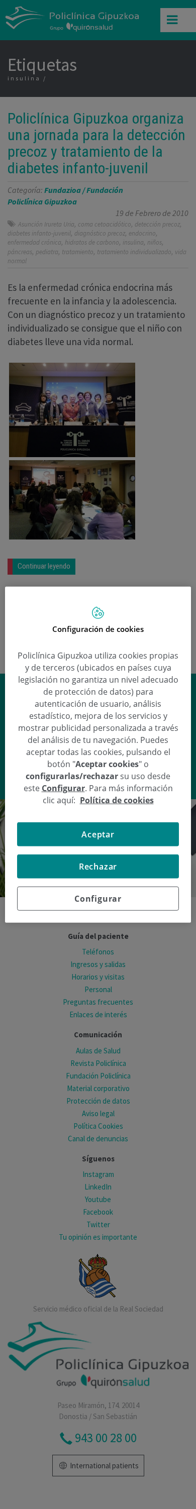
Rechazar (98, 866)
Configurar (98, 898)
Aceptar (98, 833)
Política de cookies (117, 799)
